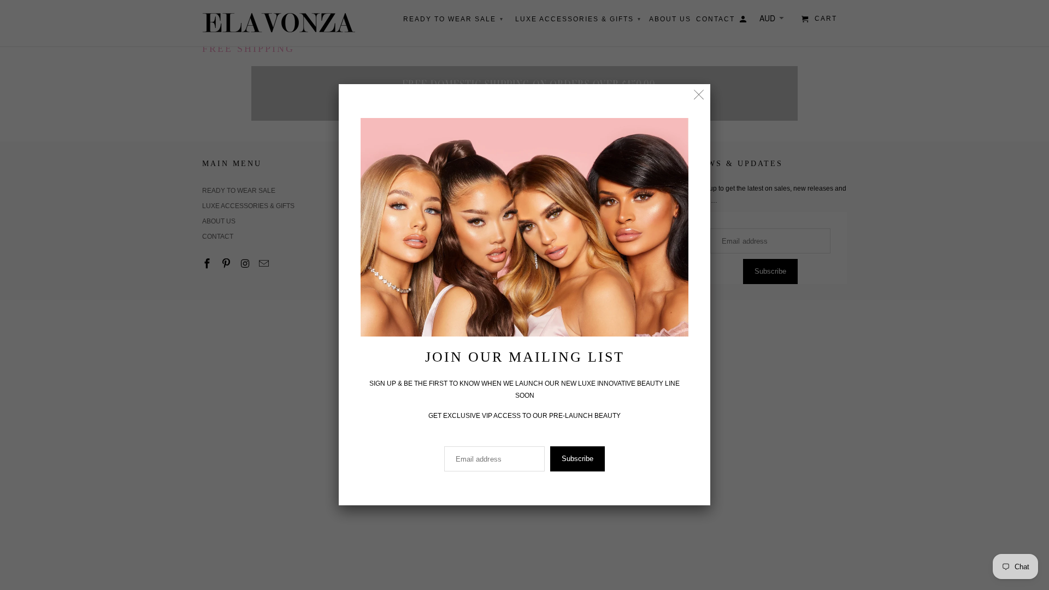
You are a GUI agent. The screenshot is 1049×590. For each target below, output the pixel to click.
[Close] (699, 95)
